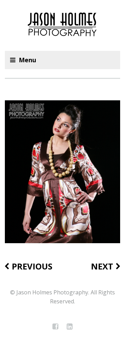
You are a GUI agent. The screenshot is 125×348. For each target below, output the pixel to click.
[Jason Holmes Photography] (62, 25)
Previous (32, 266)
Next (102, 266)
